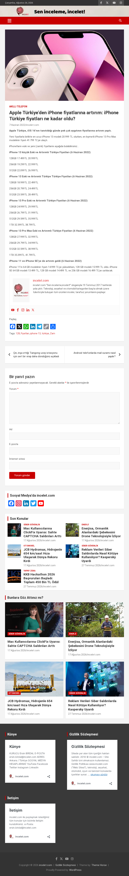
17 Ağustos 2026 (33, 540)
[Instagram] (23, 310)
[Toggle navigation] (9, 20)
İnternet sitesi (17, 458)
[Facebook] (17, 310)
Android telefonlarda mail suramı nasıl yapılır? (95, 354)
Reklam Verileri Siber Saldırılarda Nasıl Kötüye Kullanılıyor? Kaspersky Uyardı (100, 555)
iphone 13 (35, 333)
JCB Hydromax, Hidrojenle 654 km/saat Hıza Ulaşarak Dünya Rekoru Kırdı (43, 555)
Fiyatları (25, 333)
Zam (52, 333)
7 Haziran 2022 (17, 125)
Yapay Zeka (29, 571)
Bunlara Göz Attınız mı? (25, 598)
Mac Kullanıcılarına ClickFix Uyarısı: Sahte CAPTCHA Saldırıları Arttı (42, 532)
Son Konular (19, 519)
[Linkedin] (28, 310)
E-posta (13, 444)
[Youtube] (12, 310)
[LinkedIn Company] (26, 503)
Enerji (85, 524)
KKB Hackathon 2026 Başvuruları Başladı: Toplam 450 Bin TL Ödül (41, 578)
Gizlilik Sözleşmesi (65, 865)
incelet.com (32, 125)
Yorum (13, 388)
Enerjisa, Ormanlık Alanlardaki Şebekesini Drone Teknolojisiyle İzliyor (101, 532)
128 (18, 333)
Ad (10, 429)
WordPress (75, 869)
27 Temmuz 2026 (91, 565)
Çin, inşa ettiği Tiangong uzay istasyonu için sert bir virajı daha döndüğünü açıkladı (36, 354)
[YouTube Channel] (41, 503)
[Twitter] (33, 310)
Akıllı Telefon (18, 106)
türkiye (45, 333)
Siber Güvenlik (32, 524)
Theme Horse (99, 865)
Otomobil (29, 546)
